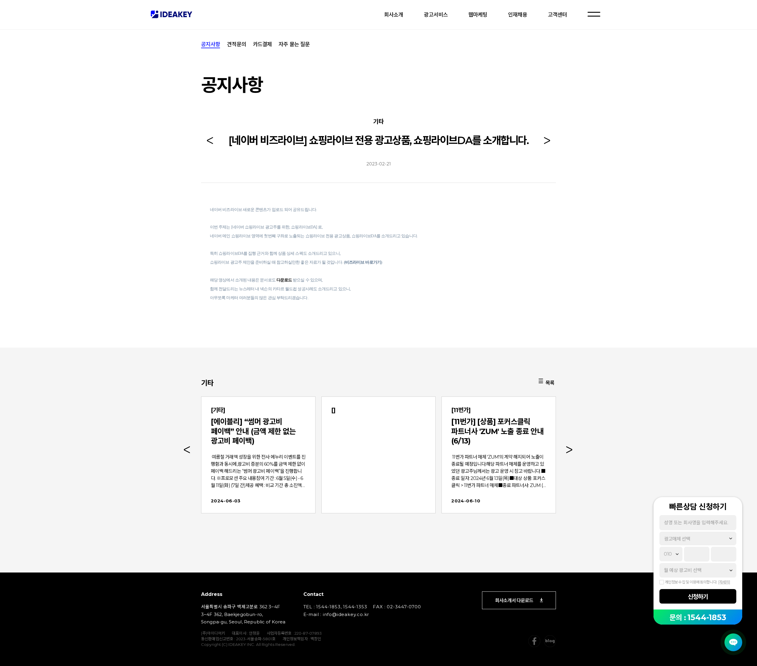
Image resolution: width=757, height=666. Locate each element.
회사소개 (393, 15)
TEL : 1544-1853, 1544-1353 (335, 606)
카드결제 (262, 44)
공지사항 (210, 44)
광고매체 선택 (677, 539)
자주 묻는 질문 (294, 44)
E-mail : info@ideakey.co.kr (336, 614)
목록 (550, 383)
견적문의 (236, 44)
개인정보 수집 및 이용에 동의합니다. (691, 582)
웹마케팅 (477, 15)
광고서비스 (435, 15)
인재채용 (517, 15)
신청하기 (698, 596)
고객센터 (557, 15)
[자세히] (724, 582)
